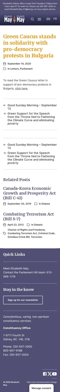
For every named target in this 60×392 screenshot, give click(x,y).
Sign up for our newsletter (23, 299)
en (48, 18)
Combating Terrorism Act (22, 233)
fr (55, 18)
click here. (21, 88)
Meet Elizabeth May (16, 268)
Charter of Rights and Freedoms (26, 229)
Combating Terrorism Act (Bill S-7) (28, 216)
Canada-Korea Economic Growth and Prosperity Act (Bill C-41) (29, 193)
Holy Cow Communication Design (42, 382)
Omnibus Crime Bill (19, 236)
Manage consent (41, 388)
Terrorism (36, 236)
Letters (14, 68)
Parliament (26, 68)
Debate (46, 203)
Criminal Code (46, 233)
